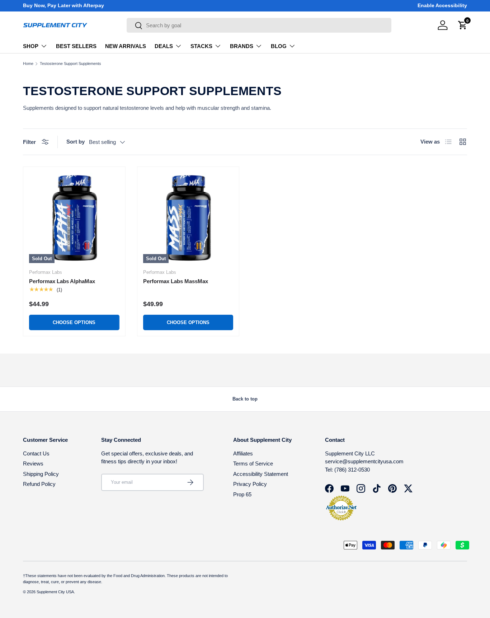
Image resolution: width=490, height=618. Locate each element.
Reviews (33, 463)
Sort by (75, 142)
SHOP (30, 46)
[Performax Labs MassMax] (188, 218)
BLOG (279, 46)
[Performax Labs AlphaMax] (74, 218)
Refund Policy (39, 484)
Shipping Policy (41, 474)
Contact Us (36, 453)
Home (28, 64)
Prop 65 (242, 494)
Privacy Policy (250, 484)
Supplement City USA (55, 592)
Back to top (245, 399)
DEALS (164, 46)
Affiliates (243, 453)
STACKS (201, 46)
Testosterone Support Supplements (70, 64)
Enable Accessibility (442, 5)
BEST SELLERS (76, 46)
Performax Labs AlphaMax (62, 281)
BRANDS (241, 46)
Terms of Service (253, 463)
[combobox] (259, 25)
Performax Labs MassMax (175, 281)
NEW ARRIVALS (125, 46)
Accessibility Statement (260, 474)
